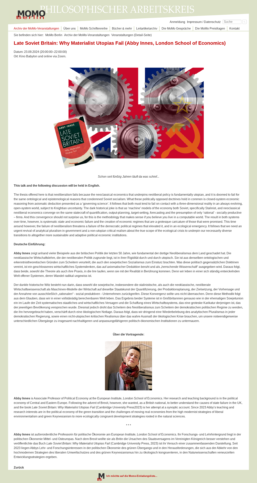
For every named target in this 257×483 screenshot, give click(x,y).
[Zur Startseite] (31, 14)
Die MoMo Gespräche (176, 28)
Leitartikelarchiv (146, 28)
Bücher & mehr (122, 28)
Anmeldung (177, 21)
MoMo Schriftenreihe (94, 28)
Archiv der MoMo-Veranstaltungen (36, 28)
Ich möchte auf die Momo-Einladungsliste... (131, 476)
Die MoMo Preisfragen (210, 28)
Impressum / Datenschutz (204, 21)
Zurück (19, 467)
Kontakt (234, 28)
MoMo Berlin (53, 35)
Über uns (69, 28)
